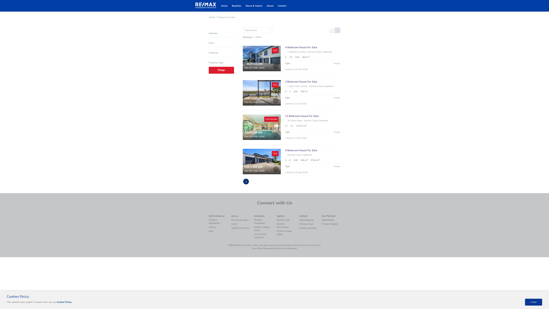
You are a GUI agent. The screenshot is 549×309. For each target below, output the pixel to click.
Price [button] (211, 43)
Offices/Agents (306, 220)
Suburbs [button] (213, 33)
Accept (533, 302)
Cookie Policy (315, 245)
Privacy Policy (301, 245)
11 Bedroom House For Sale (302, 116)
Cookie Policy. (64, 302)
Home (212, 17)
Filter (221, 70)
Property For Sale (226, 17)
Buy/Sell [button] (236, 5)
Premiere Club (306, 224)
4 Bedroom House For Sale (301, 47)
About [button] (270, 5)
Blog (211, 231)
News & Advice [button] (254, 5)
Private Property (330, 224)
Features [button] (213, 53)
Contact (282, 5)
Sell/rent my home (240, 228)
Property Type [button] (216, 62)
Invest (234, 224)
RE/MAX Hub (283, 220)
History (212, 227)
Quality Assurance (308, 228)
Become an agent (240, 220)
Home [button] (224, 5)
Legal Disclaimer (285, 245)
